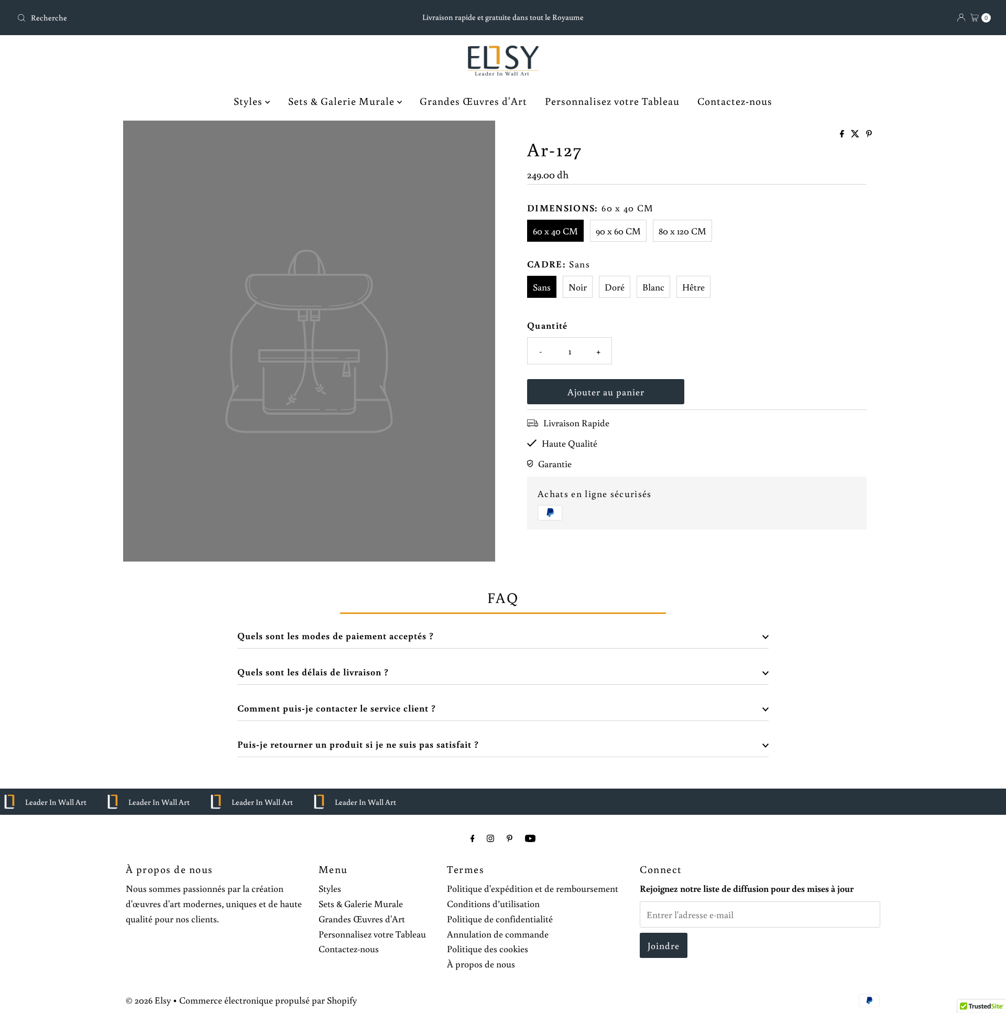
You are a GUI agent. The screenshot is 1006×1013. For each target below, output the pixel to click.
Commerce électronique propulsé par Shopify (268, 1000)
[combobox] (173, 17)
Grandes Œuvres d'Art (473, 100)
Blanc (653, 287)
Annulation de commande (498, 934)
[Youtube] (530, 838)
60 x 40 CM (555, 230)
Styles (249, 100)
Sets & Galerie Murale (342, 100)
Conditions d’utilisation (493, 903)
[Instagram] (490, 838)
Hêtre (693, 287)
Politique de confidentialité (500, 918)
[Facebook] (473, 838)
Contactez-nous (734, 100)
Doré (615, 287)
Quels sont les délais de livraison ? (313, 671)
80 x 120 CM (682, 230)
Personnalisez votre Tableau (612, 100)
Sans (542, 287)
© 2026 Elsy (148, 1000)
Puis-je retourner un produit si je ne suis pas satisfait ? (358, 744)
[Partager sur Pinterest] (869, 134)
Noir (577, 287)
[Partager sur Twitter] (856, 134)
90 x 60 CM (618, 230)
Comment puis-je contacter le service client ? (336, 708)
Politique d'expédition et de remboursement (532, 888)
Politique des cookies (487, 948)
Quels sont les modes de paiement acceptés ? (335, 635)
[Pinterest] (509, 838)
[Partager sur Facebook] (843, 134)
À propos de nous (481, 963)
